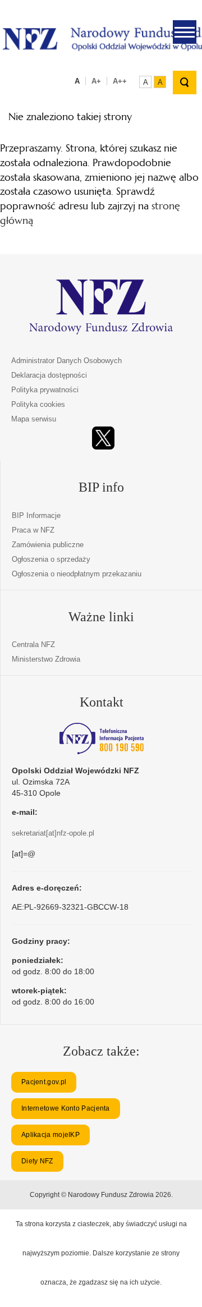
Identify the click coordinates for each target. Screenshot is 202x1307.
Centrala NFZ (33, 644)
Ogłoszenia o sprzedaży (51, 559)
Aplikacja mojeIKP (50, 1135)
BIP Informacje (36, 515)
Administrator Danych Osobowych (66, 360)
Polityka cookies (38, 404)
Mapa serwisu (33, 419)
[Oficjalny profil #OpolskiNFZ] (103, 438)
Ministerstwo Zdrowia (46, 659)
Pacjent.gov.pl (43, 1082)
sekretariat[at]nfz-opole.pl (53, 833)
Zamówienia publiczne (48, 544)
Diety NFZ (37, 1161)
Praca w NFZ (33, 530)
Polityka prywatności (45, 390)
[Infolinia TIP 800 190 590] (101, 738)
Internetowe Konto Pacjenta (65, 1108)
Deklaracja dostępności (49, 375)
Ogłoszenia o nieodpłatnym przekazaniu (76, 574)
